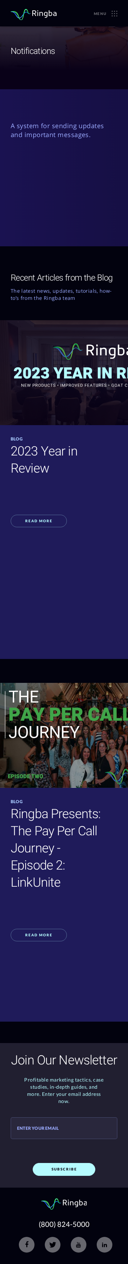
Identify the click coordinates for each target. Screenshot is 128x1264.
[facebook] (26, 1245)
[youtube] (78, 1245)
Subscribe (64, 1169)
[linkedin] (104, 1245)
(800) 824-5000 (64, 1224)
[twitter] (52, 1245)
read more (39, 521)
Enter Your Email (38, 1128)
